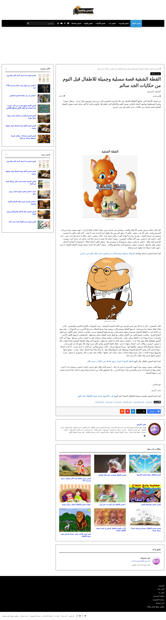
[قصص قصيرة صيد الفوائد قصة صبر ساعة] (44, 225)
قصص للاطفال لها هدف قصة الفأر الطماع (112, 475)
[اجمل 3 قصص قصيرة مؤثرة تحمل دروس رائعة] (44, 194)
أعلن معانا (161, 589)
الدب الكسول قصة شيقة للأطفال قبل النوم (96, 396)
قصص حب (112, 23)
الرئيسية (156, 69)
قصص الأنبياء (101, 23)
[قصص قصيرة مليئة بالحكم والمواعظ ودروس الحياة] (44, 214)
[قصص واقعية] (83, 10)
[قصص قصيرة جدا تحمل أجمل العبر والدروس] (44, 78)
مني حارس (156, 96)
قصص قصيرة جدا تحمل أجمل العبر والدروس (21, 75)
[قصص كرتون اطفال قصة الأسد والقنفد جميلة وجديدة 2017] (75, 465)
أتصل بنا (161, 593)
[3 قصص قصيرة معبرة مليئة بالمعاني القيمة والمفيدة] (44, 204)
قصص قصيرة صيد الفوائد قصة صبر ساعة (22, 222)
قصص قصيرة (124, 23)
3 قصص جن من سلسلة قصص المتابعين (23, 95)
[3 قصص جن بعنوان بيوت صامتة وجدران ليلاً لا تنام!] (44, 88)
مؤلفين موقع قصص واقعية (155, 607)
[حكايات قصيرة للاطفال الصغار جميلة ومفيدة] (75, 493)
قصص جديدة (117, 402)
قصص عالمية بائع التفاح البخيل (151, 504)
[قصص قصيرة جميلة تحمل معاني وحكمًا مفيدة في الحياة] (44, 184)
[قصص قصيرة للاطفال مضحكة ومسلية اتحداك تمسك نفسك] (145, 517)
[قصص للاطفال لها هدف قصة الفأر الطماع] (110, 464)
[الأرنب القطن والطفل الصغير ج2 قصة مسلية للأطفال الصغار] (110, 517)
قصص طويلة (88, 23)
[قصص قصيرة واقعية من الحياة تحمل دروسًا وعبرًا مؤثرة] (44, 118)
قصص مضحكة (76, 23)
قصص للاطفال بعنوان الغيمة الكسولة (149, 475)
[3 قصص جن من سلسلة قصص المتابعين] (44, 98)
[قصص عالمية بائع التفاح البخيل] (145, 493)
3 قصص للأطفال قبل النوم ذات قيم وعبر (112, 504)
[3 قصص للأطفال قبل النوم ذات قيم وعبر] (110, 493)
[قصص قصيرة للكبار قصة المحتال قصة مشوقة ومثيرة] (44, 129)
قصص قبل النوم (100, 402)
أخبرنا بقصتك (160, 603)
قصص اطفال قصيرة (138, 402)
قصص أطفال (136, 23)
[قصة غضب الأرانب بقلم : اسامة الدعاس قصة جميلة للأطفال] (75, 520)
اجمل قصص (149, 402)
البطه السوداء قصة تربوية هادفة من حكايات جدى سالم (110, 361)
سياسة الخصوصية (158, 600)
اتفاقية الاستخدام (158, 596)
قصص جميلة (109, 402)
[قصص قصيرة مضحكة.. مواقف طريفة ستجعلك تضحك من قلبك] (44, 139)
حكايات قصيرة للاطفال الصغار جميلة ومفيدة (76, 504)
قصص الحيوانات (127, 402)
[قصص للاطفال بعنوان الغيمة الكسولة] (145, 464)
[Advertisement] (147, 45)
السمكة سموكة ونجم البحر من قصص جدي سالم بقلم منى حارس (107, 253)
